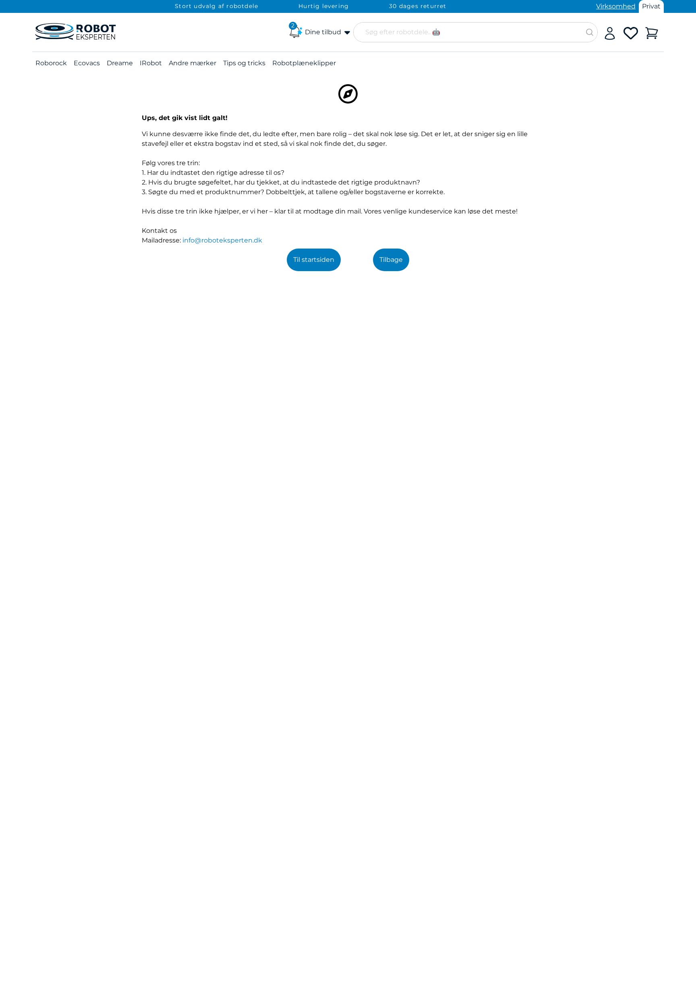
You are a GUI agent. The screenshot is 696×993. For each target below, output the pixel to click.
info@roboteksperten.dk (222, 240)
